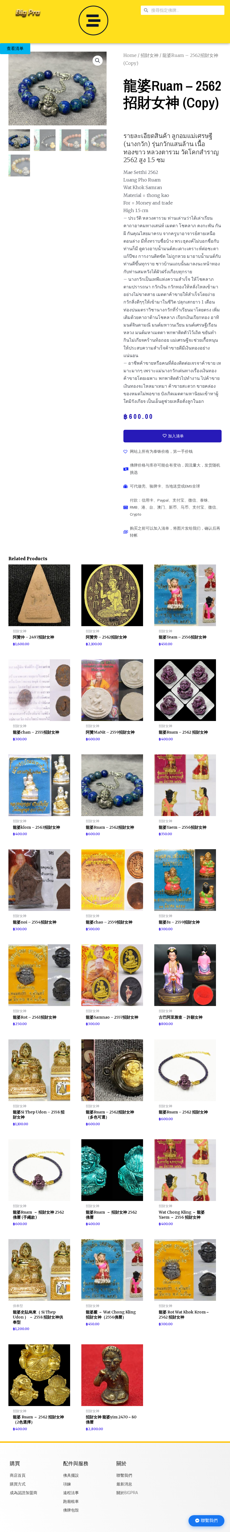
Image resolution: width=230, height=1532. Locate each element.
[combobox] (186, 10)
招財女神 (149, 55)
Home (130, 55)
